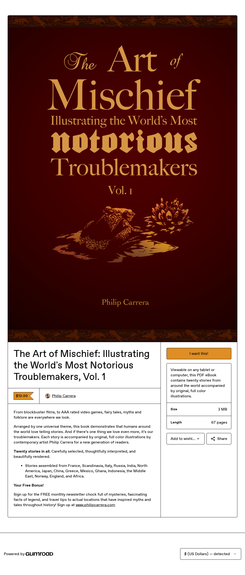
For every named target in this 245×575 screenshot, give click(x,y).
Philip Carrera (64, 396)
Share (222, 438)
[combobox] (186, 438)
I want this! (198, 353)
